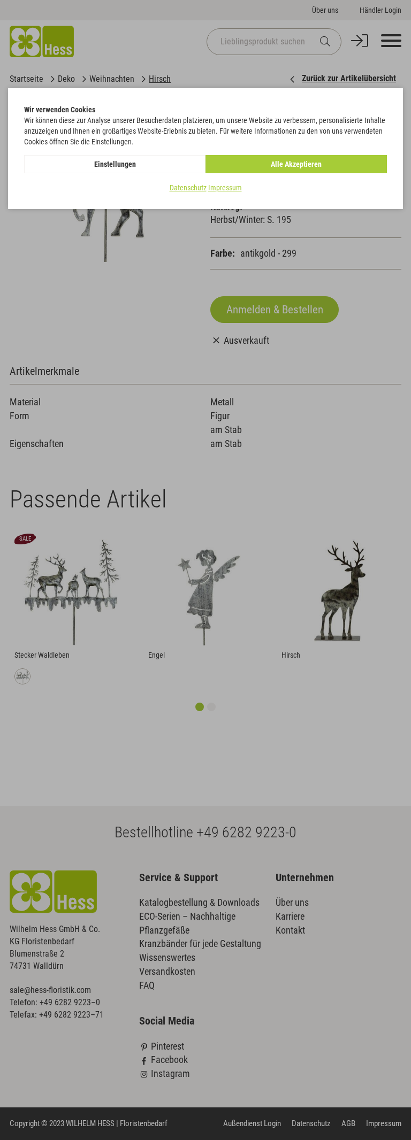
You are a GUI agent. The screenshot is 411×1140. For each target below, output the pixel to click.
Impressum (225, 187)
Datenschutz (188, 187)
